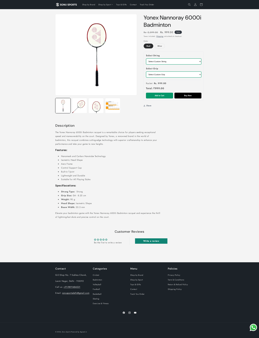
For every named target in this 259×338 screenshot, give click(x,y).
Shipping (159, 36)
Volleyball (97, 284)
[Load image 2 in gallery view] (79, 105)
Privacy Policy (174, 275)
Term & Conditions (176, 279)
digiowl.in (83, 332)
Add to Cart (159, 96)
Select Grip (152, 68)
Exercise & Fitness (101, 303)
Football (96, 289)
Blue (161, 46)
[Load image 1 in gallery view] (63, 105)
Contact (133, 289)
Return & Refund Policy (178, 284)
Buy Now (188, 96)
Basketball (97, 294)
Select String (153, 55)
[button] (189, 5)
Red (148, 46)
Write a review (151, 241)
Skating (96, 298)
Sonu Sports (66, 332)
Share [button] (148, 105)
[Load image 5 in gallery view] (112, 105)
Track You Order (137, 294)
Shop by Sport (136, 279)
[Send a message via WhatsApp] (253, 327)
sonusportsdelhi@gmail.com (75, 293)
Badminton (97, 279)
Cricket (96, 275)
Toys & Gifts (135, 284)
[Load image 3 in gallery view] (96, 105)
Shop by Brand (136, 275)
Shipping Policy (175, 289)
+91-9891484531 (72, 287)
